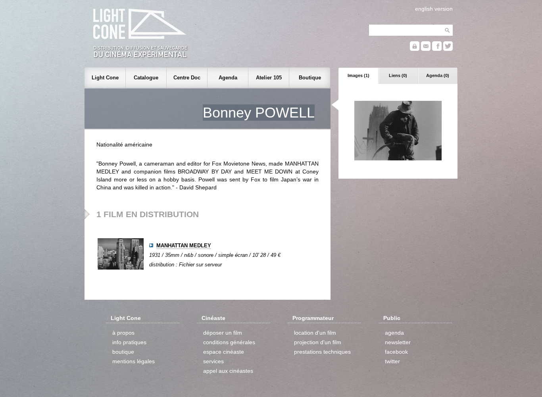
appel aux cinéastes (228, 371)
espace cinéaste (223, 352)
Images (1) (358, 75)
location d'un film (315, 333)
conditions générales (229, 342)
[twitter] (448, 49)
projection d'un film (317, 342)
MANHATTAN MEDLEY (183, 246)
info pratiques (129, 342)
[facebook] (437, 49)
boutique (123, 352)
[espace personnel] (414, 49)
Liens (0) (398, 75)
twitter (392, 361)
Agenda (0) (437, 75)
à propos (123, 333)
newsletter (398, 342)
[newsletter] (426, 49)
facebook (396, 352)
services (213, 361)
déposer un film (222, 333)
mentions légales (133, 361)
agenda (394, 333)
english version (434, 9)
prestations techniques (322, 352)
